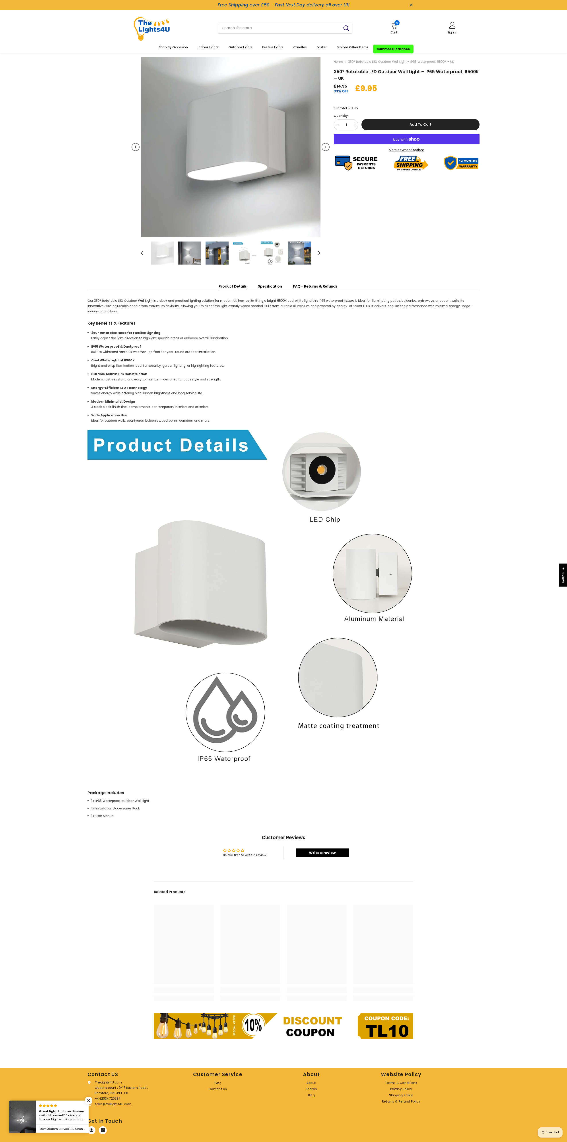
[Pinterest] (91, 1130)
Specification (270, 286)
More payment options (406, 150)
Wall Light (145, 300)
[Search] (285, 28)
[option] (231, 147)
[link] (184, 990)
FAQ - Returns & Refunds (315, 286)
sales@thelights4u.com (113, 1104)
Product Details (233, 286)
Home (338, 61)
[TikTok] (103, 1130)
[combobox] (279, 28)
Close (411, 5)
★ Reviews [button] (563, 575)
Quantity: (341, 116)
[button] (136, 147)
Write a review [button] (322, 852)
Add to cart (420, 124)
